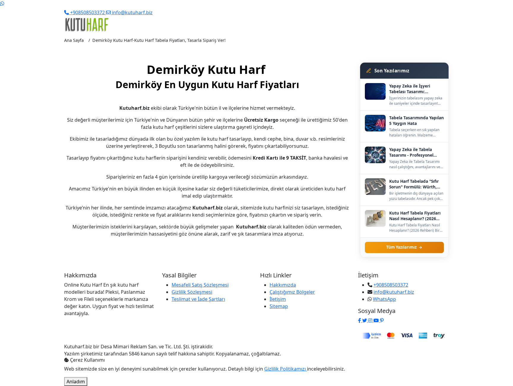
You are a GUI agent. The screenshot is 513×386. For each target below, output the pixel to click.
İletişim (278, 299)
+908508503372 (390, 285)
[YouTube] (376, 320)
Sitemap (279, 306)
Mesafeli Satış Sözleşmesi (200, 285)
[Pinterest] (382, 320)
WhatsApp (384, 299)
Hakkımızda (283, 285)
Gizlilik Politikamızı (285, 369)
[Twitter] (365, 320)
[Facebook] (360, 320)
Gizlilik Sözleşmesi (192, 292)
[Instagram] (370, 320)
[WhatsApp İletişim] (2, 3)
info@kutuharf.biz (393, 292)
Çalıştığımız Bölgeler (292, 292)
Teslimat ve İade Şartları (198, 299)
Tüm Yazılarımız (401, 247)
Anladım (75, 381)
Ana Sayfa (74, 40)
